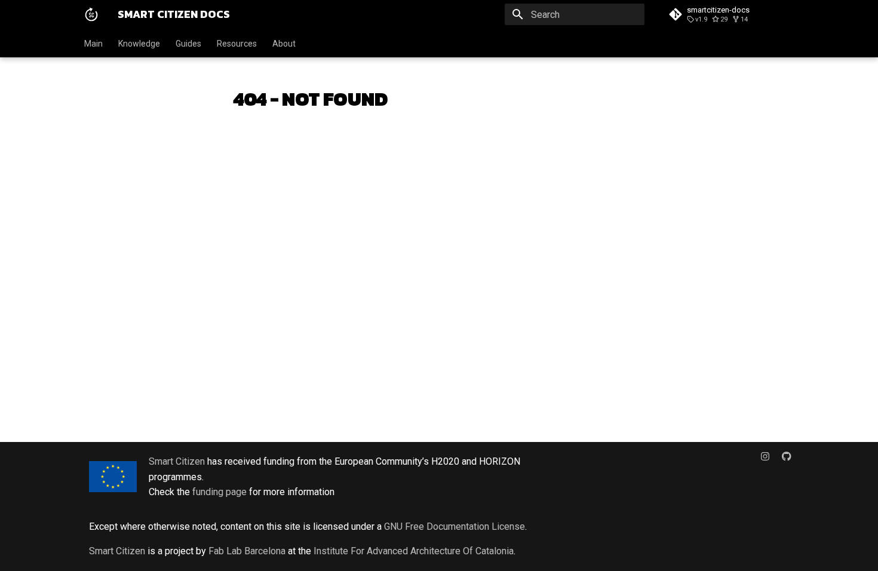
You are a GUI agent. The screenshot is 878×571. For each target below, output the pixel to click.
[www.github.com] (786, 461)
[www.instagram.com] (765, 461)
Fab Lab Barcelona (246, 551)
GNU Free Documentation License (454, 526)
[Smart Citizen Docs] (91, 14)
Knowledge (139, 43)
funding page (219, 492)
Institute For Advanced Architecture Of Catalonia (414, 551)
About (284, 43)
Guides (188, 43)
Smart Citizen (177, 461)
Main (93, 43)
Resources (237, 43)
